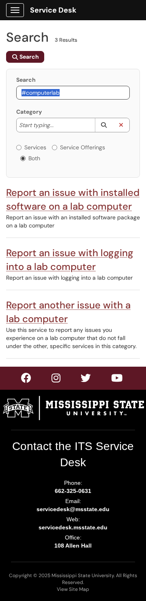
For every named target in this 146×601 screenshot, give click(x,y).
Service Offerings (82, 147)
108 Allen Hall (73, 545)
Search (26, 79)
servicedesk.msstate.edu (73, 527)
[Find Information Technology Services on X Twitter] (56, 379)
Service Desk (53, 10)
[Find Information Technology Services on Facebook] (26, 379)
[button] (103, 125)
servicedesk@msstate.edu (73, 509)
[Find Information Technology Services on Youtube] (117, 379)
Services (35, 147)
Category (29, 111)
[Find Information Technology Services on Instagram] (86, 379)
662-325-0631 (73, 491)
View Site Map (73, 589)
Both (34, 158)
